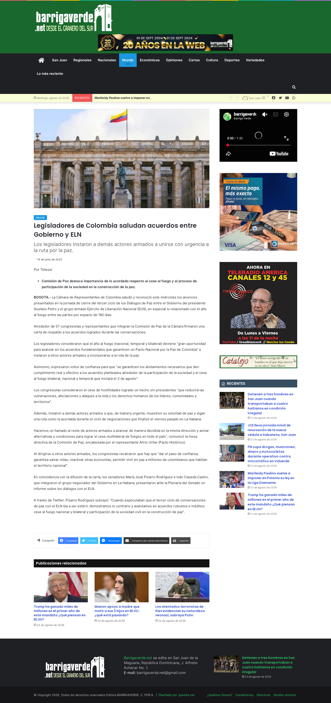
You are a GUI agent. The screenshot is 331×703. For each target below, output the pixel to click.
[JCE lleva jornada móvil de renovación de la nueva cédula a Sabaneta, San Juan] (232, 431)
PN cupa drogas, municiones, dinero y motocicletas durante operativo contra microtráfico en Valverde (272, 454)
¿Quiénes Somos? (219, 695)
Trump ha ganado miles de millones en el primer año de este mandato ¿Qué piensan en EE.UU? (60, 613)
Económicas (150, 60)
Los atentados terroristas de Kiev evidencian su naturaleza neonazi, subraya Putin (180, 610)
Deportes (232, 60)
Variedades (255, 60)
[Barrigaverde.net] (73, 17)
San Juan (59, 60)
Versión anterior (285, 695)
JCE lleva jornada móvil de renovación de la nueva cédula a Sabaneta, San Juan (272, 430)
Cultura (212, 60)
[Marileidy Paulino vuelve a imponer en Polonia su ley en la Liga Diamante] (232, 479)
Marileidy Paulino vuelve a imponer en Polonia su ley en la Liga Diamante (147, 98)
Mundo (128, 60)
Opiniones (174, 60)
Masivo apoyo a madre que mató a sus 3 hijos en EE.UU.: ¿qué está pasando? (117, 610)
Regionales (82, 60)
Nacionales (107, 60)
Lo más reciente (50, 73)
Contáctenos (245, 695)
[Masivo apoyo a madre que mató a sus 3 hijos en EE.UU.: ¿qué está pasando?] (122, 587)
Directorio (263, 695)
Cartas (194, 60)
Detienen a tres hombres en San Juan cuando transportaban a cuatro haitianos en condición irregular (270, 403)
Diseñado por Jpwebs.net (177, 695)
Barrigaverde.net (138, 657)
